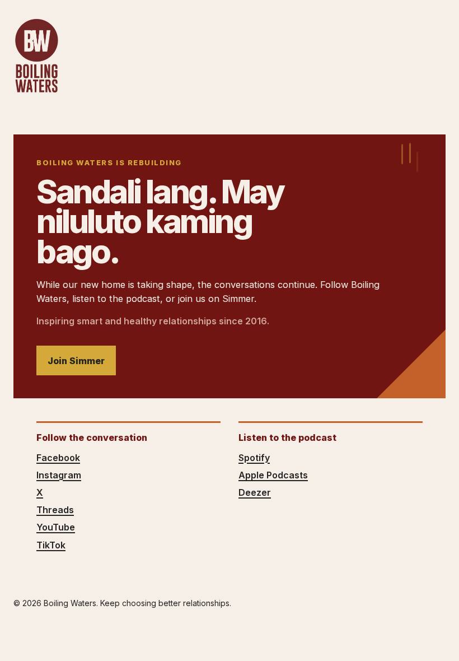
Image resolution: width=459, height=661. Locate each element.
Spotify (254, 457)
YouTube (55, 527)
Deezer (254, 492)
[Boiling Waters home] (36, 56)
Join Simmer (76, 360)
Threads (55, 509)
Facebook (58, 457)
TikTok (50, 545)
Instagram (58, 475)
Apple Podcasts (273, 475)
